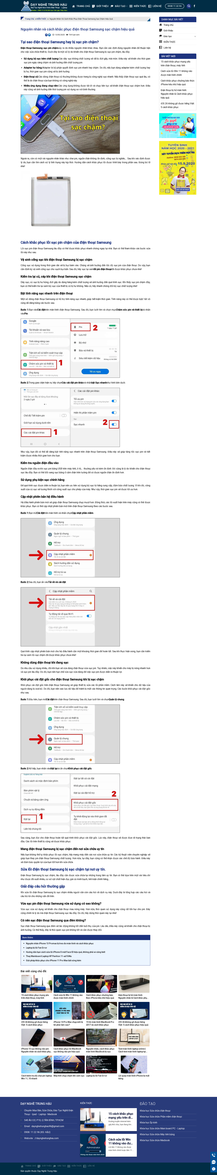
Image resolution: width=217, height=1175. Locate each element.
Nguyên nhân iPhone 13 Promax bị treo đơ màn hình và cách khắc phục (60, 943)
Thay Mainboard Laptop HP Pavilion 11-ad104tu (49, 956)
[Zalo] (213, 1162)
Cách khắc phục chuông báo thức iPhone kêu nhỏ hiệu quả (177, 82)
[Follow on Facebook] (194, 6)
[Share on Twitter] (49, 34)
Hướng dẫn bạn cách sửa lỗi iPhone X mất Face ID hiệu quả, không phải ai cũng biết (65, 952)
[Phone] (213, 1155)
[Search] (188, 6)
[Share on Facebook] (46, 34)
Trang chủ (29, 19)
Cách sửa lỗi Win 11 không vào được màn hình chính (176, 73)
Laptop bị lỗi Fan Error (36, 948)
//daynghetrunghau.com (47, 1138)
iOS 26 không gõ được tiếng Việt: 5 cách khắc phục (177, 105)
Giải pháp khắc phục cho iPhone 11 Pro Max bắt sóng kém (53, 960)
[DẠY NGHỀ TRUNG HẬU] (44, 6)
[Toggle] (195, 36)
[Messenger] (213, 1169)
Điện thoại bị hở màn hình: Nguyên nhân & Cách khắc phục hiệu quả (177, 94)
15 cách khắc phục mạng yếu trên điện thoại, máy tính (175, 63)
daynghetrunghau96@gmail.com (47, 1126)
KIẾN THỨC (41, 19)
